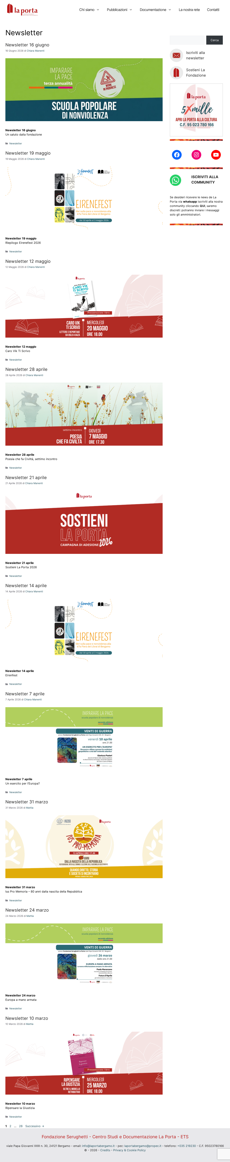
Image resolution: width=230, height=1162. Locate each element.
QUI (202, 206)
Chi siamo (86, 10)
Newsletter (15, 143)
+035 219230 (186, 1146)
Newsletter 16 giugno (27, 44)
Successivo (34, 1126)
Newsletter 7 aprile (25, 693)
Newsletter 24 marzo (27, 910)
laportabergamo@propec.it (142, 1146)
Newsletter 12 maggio (27, 261)
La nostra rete (189, 10)
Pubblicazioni (117, 10)
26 (21, 1126)
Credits (105, 1150)
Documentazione (153, 10)
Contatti (213, 10)
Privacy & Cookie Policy (129, 1150)
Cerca (215, 40)
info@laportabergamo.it (98, 1146)
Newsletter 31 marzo (26, 801)
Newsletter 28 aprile (26, 369)
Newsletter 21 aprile (26, 477)
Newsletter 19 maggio (27, 153)
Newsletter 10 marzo (26, 1018)
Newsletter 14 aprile (26, 585)
